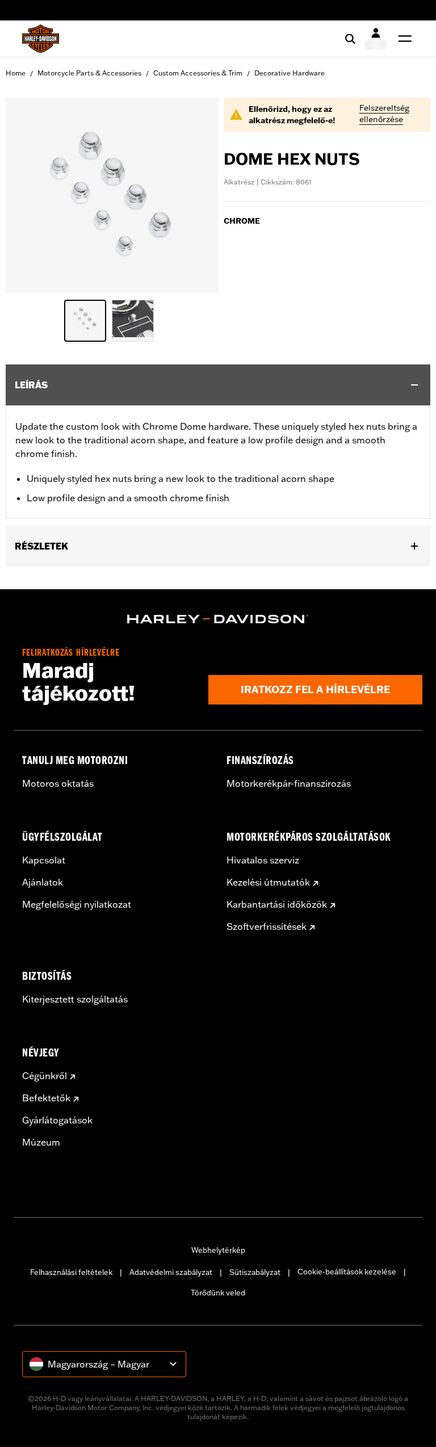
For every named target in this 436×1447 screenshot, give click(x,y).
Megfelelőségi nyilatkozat (76, 904)
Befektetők (46, 1098)
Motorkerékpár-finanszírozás (289, 783)
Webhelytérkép (218, 1250)
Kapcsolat (43, 860)
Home (16, 73)
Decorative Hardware (289, 73)
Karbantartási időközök (277, 904)
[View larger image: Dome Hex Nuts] (112, 194)
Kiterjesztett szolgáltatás (75, 999)
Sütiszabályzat (254, 1272)
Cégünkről (44, 1075)
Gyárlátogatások (57, 1120)
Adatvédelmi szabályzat (170, 1272)
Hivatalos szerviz (263, 860)
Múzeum (41, 1142)
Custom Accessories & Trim (197, 73)
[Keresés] (350, 38)
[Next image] (195, 195)
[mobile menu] (402, 38)
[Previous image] (28, 195)
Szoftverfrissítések (267, 926)
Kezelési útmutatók (268, 882)
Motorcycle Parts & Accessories (89, 73)
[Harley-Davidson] (218, 619)
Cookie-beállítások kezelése (346, 1271)
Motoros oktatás (58, 783)
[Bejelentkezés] (375, 38)
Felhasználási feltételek (71, 1272)
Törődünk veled (218, 1292)
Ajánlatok (42, 882)
